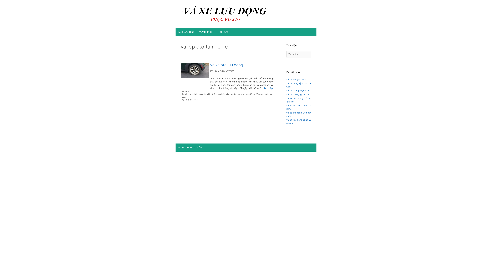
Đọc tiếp (268, 88)
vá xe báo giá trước (296, 79)
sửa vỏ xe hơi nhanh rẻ (195, 94)
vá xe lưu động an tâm (297, 94)
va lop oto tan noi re (233, 94)
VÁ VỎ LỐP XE (205, 32)
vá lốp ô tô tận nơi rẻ (215, 94)
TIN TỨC (224, 32)
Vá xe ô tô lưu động (251, 94)
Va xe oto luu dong (226, 65)
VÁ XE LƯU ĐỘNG (186, 32)
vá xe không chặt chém (298, 90)
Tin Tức (188, 91)
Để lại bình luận (191, 100)
